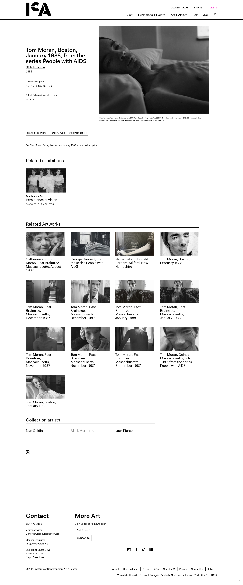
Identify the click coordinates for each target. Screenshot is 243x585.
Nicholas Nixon (35, 67)
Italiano (189, 575)
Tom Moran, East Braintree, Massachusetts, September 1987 (128, 360)
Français (154, 575)
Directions (38, 557)
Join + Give (200, 15)
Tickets (212, 7)
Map (28, 557)
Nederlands (177, 575)
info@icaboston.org (37, 543)
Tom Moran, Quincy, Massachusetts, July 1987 (53, 145)
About (115, 569)
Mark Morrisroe (82, 430)
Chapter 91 (169, 569)
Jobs (210, 569)
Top (239, 581)
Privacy (183, 569)
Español (144, 575)
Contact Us (197, 569)
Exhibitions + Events (151, 15)
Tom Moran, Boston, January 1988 (41, 404)
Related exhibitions (37, 132)
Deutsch (165, 575)
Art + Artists (179, 15)
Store (198, 7)
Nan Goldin (34, 430)
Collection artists (78, 132)
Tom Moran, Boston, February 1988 (175, 261)
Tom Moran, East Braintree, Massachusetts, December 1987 (38, 312)
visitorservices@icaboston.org (43, 533)
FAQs (156, 569)
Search (214, 15)
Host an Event (130, 569)
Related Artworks (58, 132)
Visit (129, 15)
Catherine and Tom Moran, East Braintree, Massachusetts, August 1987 (43, 264)
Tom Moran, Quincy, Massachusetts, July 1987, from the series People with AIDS (176, 360)
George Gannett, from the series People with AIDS (87, 263)
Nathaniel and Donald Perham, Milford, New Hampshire (131, 263)
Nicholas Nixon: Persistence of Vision (41, 198)
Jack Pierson (125, 430)
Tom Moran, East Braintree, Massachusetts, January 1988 (128, 312)
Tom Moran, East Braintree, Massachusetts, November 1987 (38, 360)
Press (145, 569)
